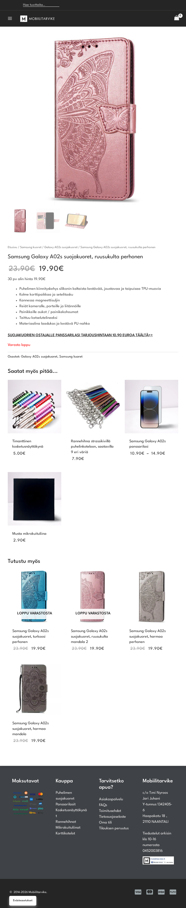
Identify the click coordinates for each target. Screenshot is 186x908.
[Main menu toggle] (10, 18)
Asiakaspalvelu (111, 799)
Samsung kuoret (30, 247)
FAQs (103, 805)
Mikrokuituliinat (68, 828)
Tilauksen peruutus (114, 828)
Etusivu (12, 247)
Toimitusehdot (110, 811)
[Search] (66, 5)
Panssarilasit (66, 804)
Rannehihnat (66, 822)
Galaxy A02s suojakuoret (61, 247)
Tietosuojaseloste (112, 817)
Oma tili (105, 822)
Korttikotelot (65, 833)
